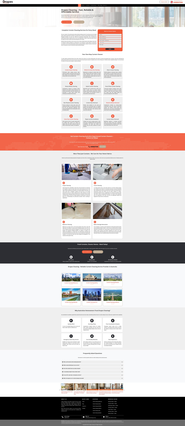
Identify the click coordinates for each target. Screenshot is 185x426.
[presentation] (59, 390)
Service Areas (93, 5)
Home (79, 5)
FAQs (99, 5)
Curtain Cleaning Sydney (92, 282)
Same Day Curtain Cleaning (71, 119)
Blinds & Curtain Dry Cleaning (91, 70)
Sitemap (83, 408)
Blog (101, 5)
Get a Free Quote (79, 22)
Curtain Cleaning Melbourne (71, 283)
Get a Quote (102, 146)
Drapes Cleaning (92, 424)
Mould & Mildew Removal (112, 102)
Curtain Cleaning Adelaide (71, 302)
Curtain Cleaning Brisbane (113, 282)
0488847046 (178, 2)
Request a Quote (164, 1)
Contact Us (105, 5)
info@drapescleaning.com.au (90, 417)
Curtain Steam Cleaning (71, 70)
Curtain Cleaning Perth (92, 302)
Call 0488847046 (67, 22)
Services (82, 5)
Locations (88, 5)
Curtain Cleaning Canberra (112, 302)
